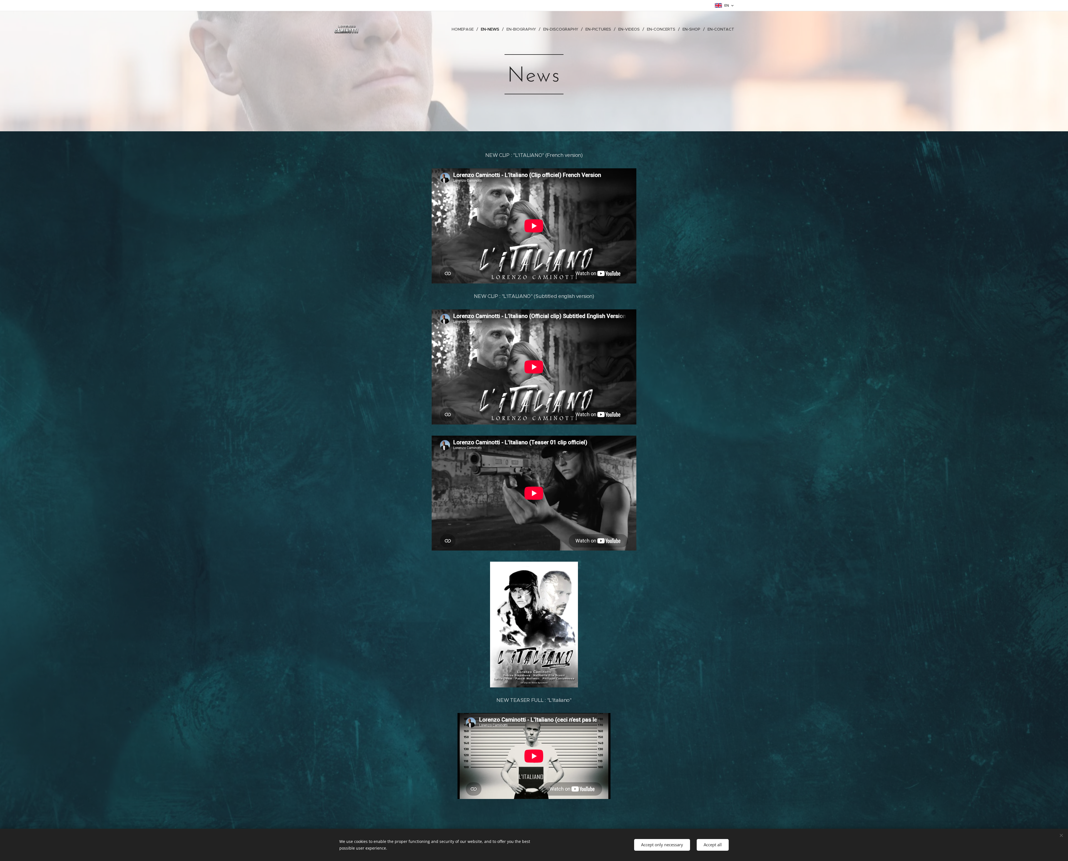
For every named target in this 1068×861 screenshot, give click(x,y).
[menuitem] (464, 29)
